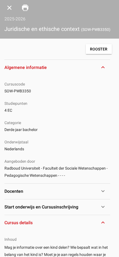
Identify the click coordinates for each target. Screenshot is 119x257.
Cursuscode (14, 84)
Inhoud (10, 239)
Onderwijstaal (16, 142)
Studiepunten (15, 103)
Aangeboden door (19, 161)
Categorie (12, 123)
